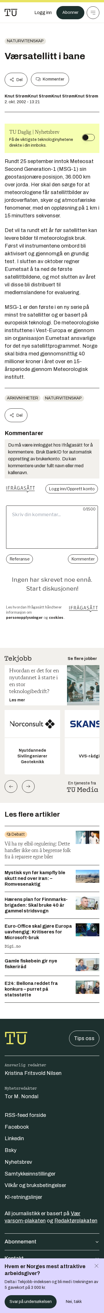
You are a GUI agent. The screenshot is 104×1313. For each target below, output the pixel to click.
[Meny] (93, 12)
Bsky (10, 1150)
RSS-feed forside (25, 1115)
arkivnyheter (22, 398)
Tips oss (84, 1038)
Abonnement (20, 1242)
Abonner (70, 12)
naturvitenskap (25, 41)
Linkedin (14, 1138)
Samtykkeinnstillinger (30, 1174)
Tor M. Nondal (21, 1096)
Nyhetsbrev (18, 1162)
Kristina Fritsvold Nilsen (33, 1073)
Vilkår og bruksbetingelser (35, 1185)
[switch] (88, 137)
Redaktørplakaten (75, 1221)
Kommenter (53, 79)
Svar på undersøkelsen (31, 1301)
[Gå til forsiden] (11, 12)
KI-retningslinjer (23, 1197)
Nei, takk (74, 1301)
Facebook (17, 1127)
